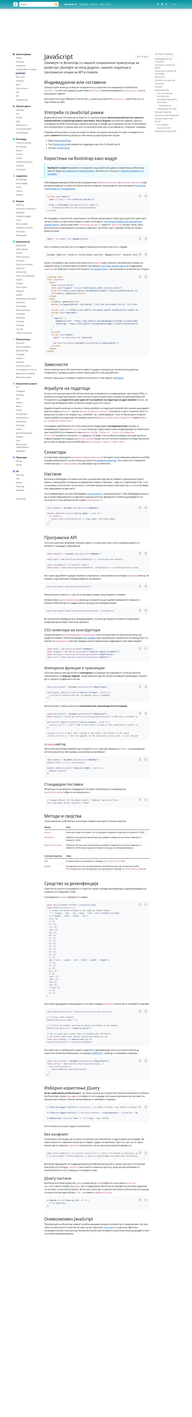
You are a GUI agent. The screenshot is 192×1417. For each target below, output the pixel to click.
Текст (18, 440)
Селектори (159, 83)
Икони (94, 4)
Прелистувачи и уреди (26, 69)
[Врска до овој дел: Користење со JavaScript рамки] (105, 112)
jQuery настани (164, 128)
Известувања (22, 249)
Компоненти (21, 125)
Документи (71, 4)
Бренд (19, 482)
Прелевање (21, 421)
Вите (18, 84)
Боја (18, 121)
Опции (19, 117)
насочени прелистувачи (113, 265)
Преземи (20, 61)
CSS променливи (23, 129)
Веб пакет (20, 77)
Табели (19, 191)
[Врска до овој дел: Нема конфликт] (70, 1134)
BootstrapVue (60, 144)
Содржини (20, 65)
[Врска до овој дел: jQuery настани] (72, 1178)
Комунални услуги (24, 162)
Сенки (19, 429)
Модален (20, 291)
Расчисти (20, 343)
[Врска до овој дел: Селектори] (68, 452)
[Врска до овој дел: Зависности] (69, 364)
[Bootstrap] (15, 4)
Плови (19, 410)
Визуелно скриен (23, 377)
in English (143, 56)
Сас (17, 113)
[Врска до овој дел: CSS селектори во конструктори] (101, 629)
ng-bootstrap (63, 148)
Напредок (20, 317)
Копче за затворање (25, 276)
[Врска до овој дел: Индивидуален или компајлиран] (108, 82)
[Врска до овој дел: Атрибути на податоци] (92, 388)
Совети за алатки (24, 333)
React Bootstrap (63, 140)
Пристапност (22, 88)
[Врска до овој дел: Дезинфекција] (100, 883)
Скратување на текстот (26, 369)
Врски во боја (22, 350)
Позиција (20, 354)
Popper (120, 377)
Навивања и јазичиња (26, 298)
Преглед (20, 110)
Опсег (18, 220)
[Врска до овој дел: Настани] (63, 474)
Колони (19, 154)
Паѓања (19, 283)
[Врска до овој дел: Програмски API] (78, 537)
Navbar (19, 295)
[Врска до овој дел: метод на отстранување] (67, 744)
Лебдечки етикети (24, 227)
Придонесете (22, 100)
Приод (19, 461)
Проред (19, 436)
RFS (17, 92)
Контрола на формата (26, 208)
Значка (19, 253)
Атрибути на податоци (165, 80)
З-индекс (20, 165)
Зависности (160, 77)
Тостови (19, 329)
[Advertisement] (96, 30)
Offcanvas (20, 302)
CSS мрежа (21, 169)
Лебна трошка (22, 257)
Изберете (20, 212)
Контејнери (21, 146)
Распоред (20, 231)
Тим (17, 478)
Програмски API (162, 90)
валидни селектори (107, 460)
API (17, 387)
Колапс (19, 279)
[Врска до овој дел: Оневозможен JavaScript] (95, 1219)
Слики (19, 187)
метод (165, 105)
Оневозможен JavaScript (165, 131)
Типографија (21, 183)
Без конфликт (163, 124)
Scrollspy (20, 321)
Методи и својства (163, 112)
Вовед (18, 58)
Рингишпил (21, 272)
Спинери (20, 325)
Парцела (20, 80)
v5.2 (175, 4)
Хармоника (21, 245)
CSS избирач (89, 637)
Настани (158, 87)
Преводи (20, 490)
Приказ (19, 402)
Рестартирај (21, 179)
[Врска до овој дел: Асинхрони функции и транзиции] (106, 667)
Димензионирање (24, 433)
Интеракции (21, 414)
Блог (109, 4)
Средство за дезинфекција (167, 115)
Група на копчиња (24, 264)
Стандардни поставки (166, 108)
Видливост (21, 451)
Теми (101, 4)
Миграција (21, 499)
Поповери (20, 314)
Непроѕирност (22, 417)
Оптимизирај (22, 132)
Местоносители (23, 310)
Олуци (19, 158)
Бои (17, 398)
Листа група (21, 287)
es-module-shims (99, 269)
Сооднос (20, 358)
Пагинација (21, 306)
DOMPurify (96, 1053)
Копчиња (20, 260)
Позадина (20, 391)
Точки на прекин (23, 143)
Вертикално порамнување (22, 445)
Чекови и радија (23, 216)
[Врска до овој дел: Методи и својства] (83, 816)
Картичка (20, 268)
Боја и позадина (23, 346)
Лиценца (20, 486)
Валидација (21, 235)
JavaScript (20, 73)
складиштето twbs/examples (79, 170)
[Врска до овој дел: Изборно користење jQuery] (101, 1088)
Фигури (19, 194)
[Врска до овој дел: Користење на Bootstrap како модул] (119, 158)
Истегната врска (23, 366)
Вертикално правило (25, 373)
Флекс (18, 406)
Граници (20, 395)
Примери (84, 4)
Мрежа (19, 150)
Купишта (20, 362)
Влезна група (22, 224)
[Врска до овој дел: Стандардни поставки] (84, 784)
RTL (17, 96)
